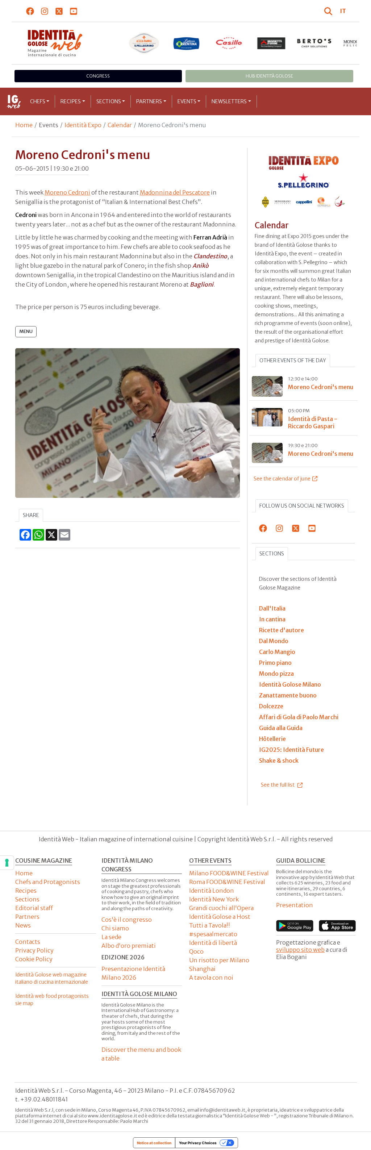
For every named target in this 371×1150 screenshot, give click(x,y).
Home (24, 125)
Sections (108, 101)
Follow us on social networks (301, 506)
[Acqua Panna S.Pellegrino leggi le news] (143, 43)
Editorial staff (34, 908)
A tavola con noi (211, 977)
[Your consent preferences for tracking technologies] (7, 863)
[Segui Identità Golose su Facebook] (30, 10)
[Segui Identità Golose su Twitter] (59, 10)
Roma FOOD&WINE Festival (227, 882)
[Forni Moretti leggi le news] (271, 43)
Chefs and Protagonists (47, 882)
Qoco (196, 951)
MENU (26, 331)
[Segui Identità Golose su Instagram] (45, 10)
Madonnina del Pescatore (175, 192)
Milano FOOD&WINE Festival (229, 873)
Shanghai (202, 968)
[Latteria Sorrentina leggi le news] (186, 43)
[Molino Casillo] (229, 43)
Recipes (71, 101)
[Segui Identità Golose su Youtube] (74, 10)
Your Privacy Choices (198, 1143)
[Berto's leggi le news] (314, 43)
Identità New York (214, 899)
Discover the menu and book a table (141, 1054)
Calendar (120, 125)
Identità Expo (82, 125)
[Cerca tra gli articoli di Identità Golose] (329, 10)
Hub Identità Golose (269, 76)
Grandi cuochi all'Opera (221, 908)
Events (187, 101)
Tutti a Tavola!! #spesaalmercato (213, 930)
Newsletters (229, 101)
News (23, 925)
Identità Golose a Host (219, 916)
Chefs (37, 101)
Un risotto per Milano (219, 960)
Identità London (211, 890)
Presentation (294, 905)
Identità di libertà (213, 942)
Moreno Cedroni (67, 192)
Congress (98, 76)
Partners (149, 101)
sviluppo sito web (300, 949)
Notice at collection (154, 1143)
